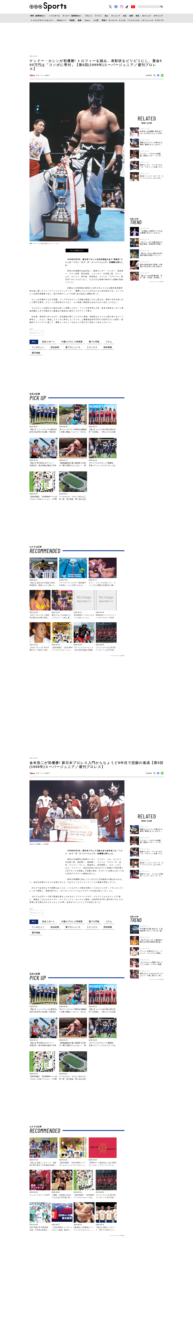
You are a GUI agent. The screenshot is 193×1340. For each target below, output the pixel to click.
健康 (79, 20)
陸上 (106, 16)
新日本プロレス (37, 333)
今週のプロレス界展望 (71, 342)
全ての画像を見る (77, 250)
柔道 (137, 16)
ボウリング (158, 16)
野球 (103, 20)
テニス (121, 20)
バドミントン (146, 20)
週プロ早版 (94, 342)
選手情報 (36, 353)
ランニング (115, 16)
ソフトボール (54, 16)
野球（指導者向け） (38, 16)
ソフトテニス (132, 20)
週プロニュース (72, 347)
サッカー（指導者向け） (72, 16)
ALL (34, 342)
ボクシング (146, 16)
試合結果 (55, 347)
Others (87, 20)
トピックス (92, 347)
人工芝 (96, 20)
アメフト (98, 16)
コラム (109, 342)
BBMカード (61, 20)
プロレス (88, 16)
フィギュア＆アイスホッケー (42, 20)
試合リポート (48, 342)
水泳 (125, 16)
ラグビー (158, 20)
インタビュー (38, 347)
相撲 (131, 16)
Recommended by (115, 655)
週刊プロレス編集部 (43, 75)
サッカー (112, 20)
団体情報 (108, 347)
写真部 (72, 20)
